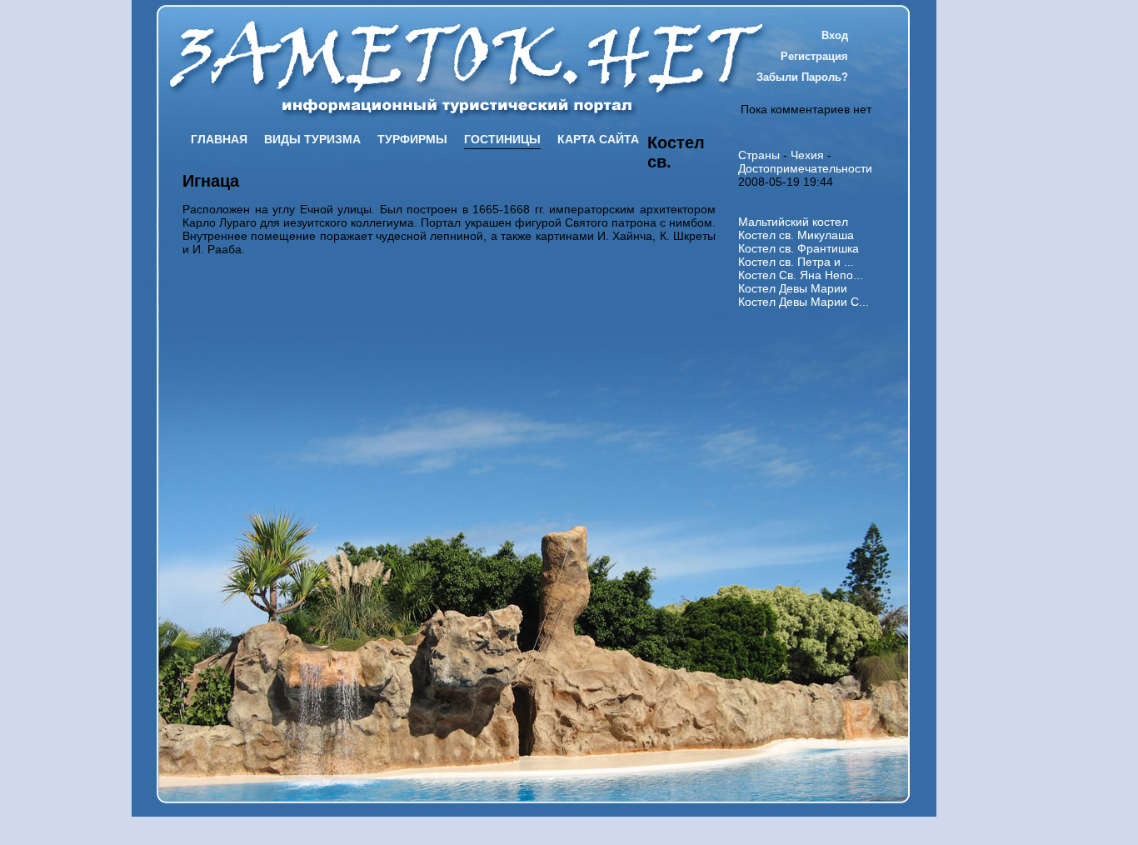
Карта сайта (598, 139)
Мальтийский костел (793, 221)
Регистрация (814, 56)
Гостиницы (502, 139)
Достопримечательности (805, 168)
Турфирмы (412, 139)
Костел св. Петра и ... (796, 261)
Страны (759, 155)
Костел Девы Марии (792, 288)
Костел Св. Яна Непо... (800, 275)
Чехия (807, 155)
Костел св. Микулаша (796, 235)
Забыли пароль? (802, 77)
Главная (219, 139)
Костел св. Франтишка (798, 248)
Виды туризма (312, 139)
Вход (834, 35)
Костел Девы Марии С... (803, 301)
